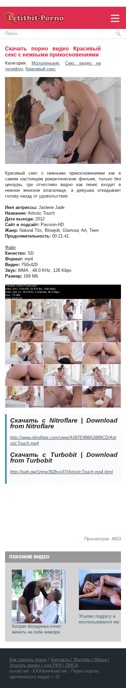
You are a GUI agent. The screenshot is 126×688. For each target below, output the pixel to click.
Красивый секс (41, 68)
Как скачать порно (28, 659)
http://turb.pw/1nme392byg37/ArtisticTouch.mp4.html (61, 471)
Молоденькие (45, 63)
